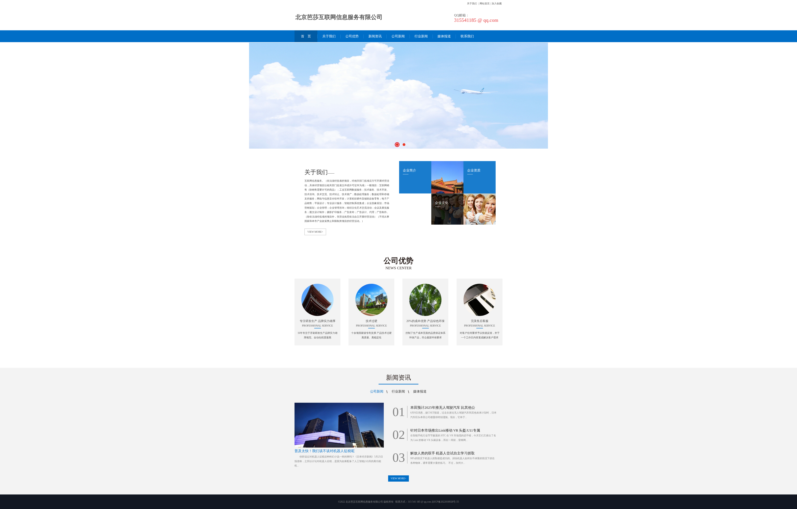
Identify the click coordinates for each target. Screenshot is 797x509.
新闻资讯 (375, 36)
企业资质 (473, 170)
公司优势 (352, 36)
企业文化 (441, 202)
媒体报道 (444, 36)
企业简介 (409, 170)
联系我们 (467, 36)
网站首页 (485, 3)
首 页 (306, 36)
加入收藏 (497, 3)
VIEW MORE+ (315, 231)
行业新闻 (421, 36)
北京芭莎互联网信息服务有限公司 (339, 17)
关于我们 (472, 3)
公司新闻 (398, 36)
